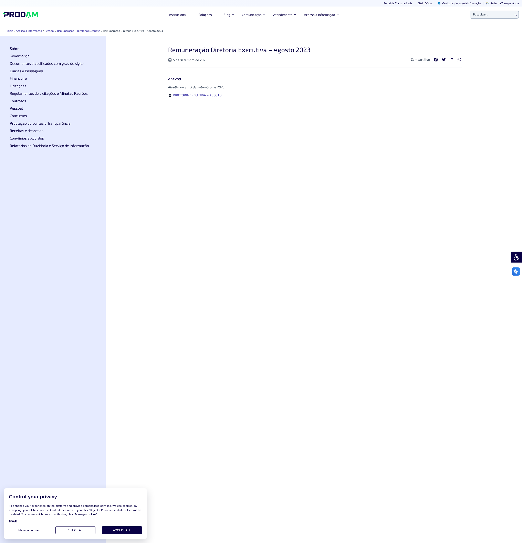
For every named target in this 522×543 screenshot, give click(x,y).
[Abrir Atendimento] (295, 14)
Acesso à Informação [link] (29, 30)
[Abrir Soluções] (214, 14)
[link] (516, 257)
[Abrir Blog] (232, 14)
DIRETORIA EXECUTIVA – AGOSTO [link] (197, 95)
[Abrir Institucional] (189, 14)
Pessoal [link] (49, 30)
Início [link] (10, 30)
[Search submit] (516, 15)
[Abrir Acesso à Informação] (337, 14)
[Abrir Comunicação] (264, 14)
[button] (436, 59)
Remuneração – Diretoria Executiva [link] (78, 30)
